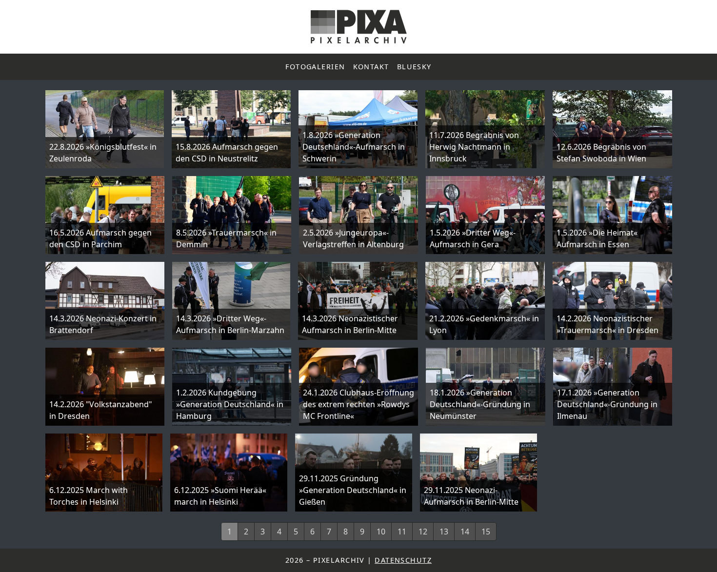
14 (464, 531)
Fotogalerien (315, 66)
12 (422, 531)
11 (402, 531)
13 (443, 531)
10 (381, 531)
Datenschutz (403, 560)
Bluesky (414, 66)
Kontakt (371, 66)
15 (485, 531)
